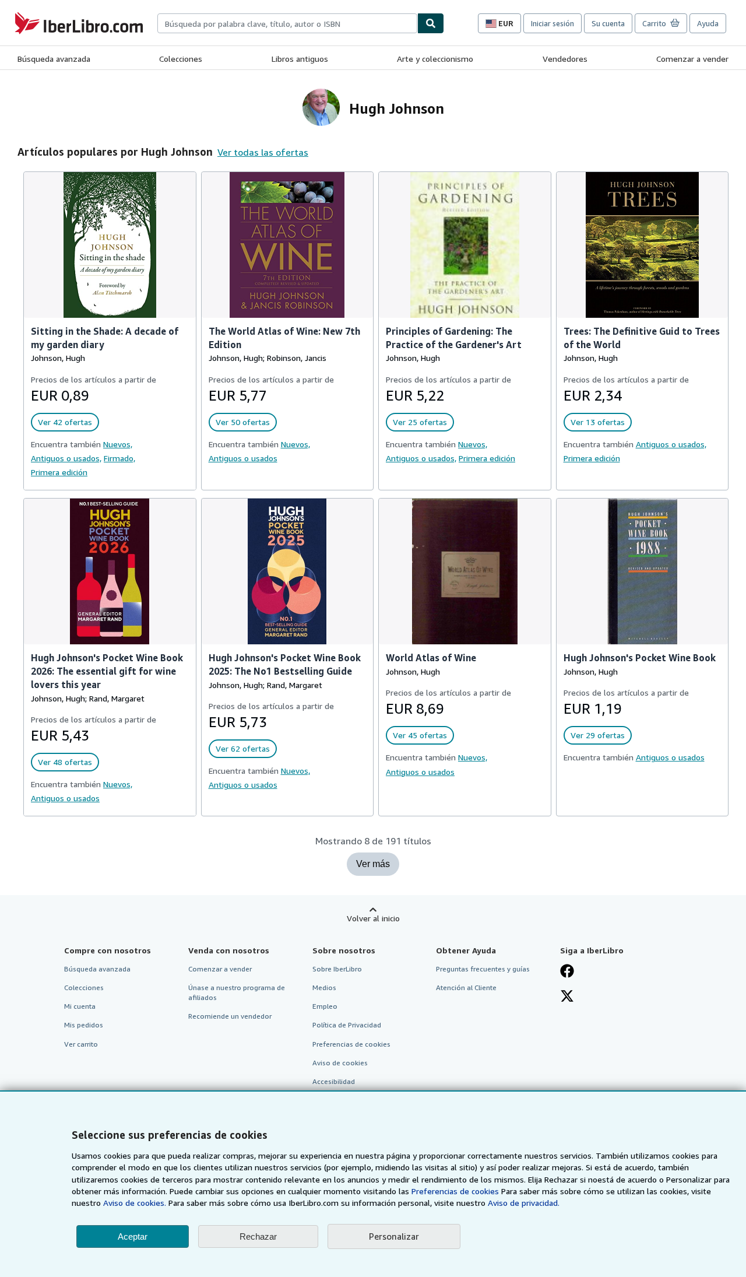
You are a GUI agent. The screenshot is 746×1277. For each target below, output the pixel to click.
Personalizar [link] (394, 1236)
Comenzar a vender (692, 59)
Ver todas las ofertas (262, 152)
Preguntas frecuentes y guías (483, 968)
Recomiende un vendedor (230, 1016)
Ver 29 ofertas (598, 735)
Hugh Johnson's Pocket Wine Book (640, 658)
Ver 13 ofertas (598, 422)
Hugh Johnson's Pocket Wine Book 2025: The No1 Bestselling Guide (285, 664)
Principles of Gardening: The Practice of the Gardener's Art (454, 337)
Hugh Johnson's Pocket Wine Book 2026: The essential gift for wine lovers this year (107, 671)
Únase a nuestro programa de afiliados (236, 992)
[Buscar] (431, 23)
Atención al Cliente (466, 987)
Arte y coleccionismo (435, 59)
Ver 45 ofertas (420, 735)
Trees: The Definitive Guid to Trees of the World (642, 337)
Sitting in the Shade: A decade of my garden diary (104, 337)
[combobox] (287, 23)
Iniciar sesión (552, 23)
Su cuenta (608, 23)
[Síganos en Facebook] (567, 972)
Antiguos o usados (243, 458)
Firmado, (119, 458)
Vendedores (565, 59)
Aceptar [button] (132, 1236)
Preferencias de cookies (455, 1191)
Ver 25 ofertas (420, 422)
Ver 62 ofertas (243, 748)
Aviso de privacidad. (524, 1203)
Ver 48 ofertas (65, 762)
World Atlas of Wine (431, 658)
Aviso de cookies (340, 1062)
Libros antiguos (300, 59)
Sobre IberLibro (337, 968)
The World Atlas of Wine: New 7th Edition (284, 337)
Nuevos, (117, 444)
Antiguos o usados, (66, 458)
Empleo (324, 1006)
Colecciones (180, 59)
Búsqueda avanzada (53, 59)
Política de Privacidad (346, 1024)
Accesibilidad (333, 1081)
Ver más (373, 864)
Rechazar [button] (258, 1236)
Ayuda (708, 23)
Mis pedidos (83, 1024)
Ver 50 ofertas (243, 422)
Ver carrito (81, 1044)
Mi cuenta (80, 1006)
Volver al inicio (373, 918)
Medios (324, 987)
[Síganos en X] (567, 997)
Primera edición (59, 472)
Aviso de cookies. (134, 1203)
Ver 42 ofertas (65, 422)
